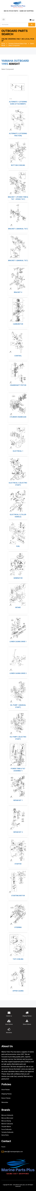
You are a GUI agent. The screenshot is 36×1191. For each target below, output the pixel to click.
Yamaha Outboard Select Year (17, 43)
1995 (4, 63)
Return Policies (5, 1098)
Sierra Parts (5, 1135)
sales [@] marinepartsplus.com (13, 1151)
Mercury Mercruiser (7, 1118)
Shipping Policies (6, 1094)
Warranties (4, 1102)
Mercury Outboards (7, 1115)
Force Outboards (6, 1129)
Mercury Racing (6, 1121)
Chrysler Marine (6, 1126)
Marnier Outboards (7, 1123)
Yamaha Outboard (15, 60)
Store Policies (5, 1089)
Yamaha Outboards (7, 1132)
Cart (33, 20)
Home (3, 43)
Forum (3, 1147)
